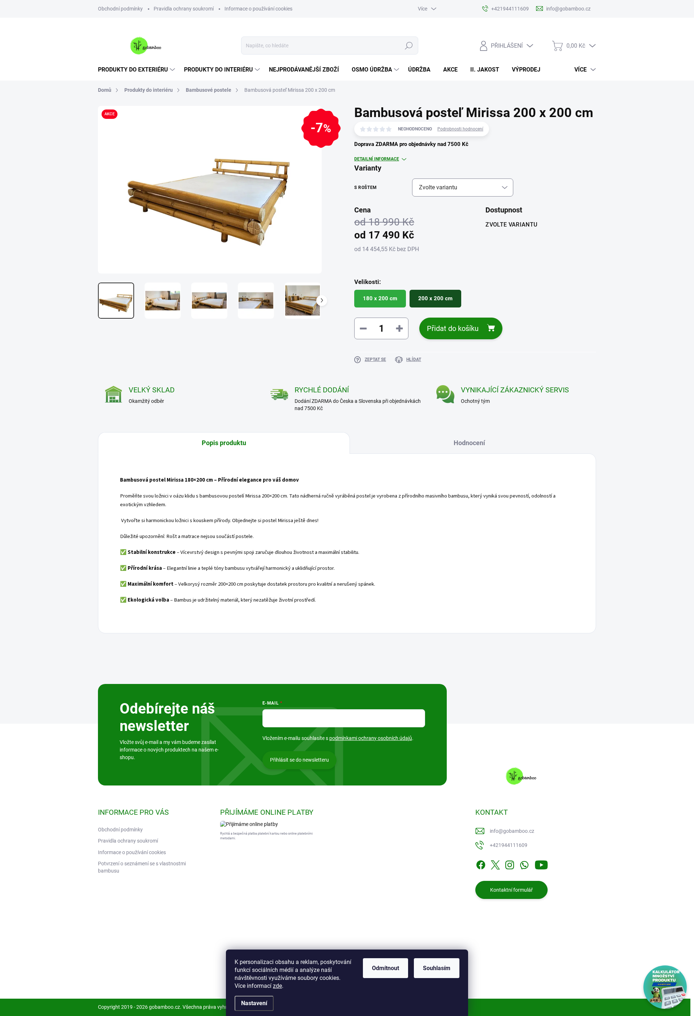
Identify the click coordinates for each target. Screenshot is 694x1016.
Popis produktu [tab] (224, 443)
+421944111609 (508, 845)
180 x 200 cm (380, 298)
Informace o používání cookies (258, 9)
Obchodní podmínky (120, 9)
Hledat (408, 45)
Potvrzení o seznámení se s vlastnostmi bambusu (142, 867)
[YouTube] (541, 863)
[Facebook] (480, 863)
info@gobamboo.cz (512, 831)
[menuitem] (137, 70)
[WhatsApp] (524, 863)
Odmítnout (385, 968)
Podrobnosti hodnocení (460, 129)
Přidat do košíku (453, 328)
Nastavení (254, 1003)
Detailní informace (376, 159)
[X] (495, 863)
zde (277, 985)
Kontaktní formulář (511, 890)
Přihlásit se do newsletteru (299, 760)
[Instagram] (509, 863)
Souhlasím (436, 968)
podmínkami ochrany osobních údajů (370, 738)
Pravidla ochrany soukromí (184, 9)
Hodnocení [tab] (469, 443)
